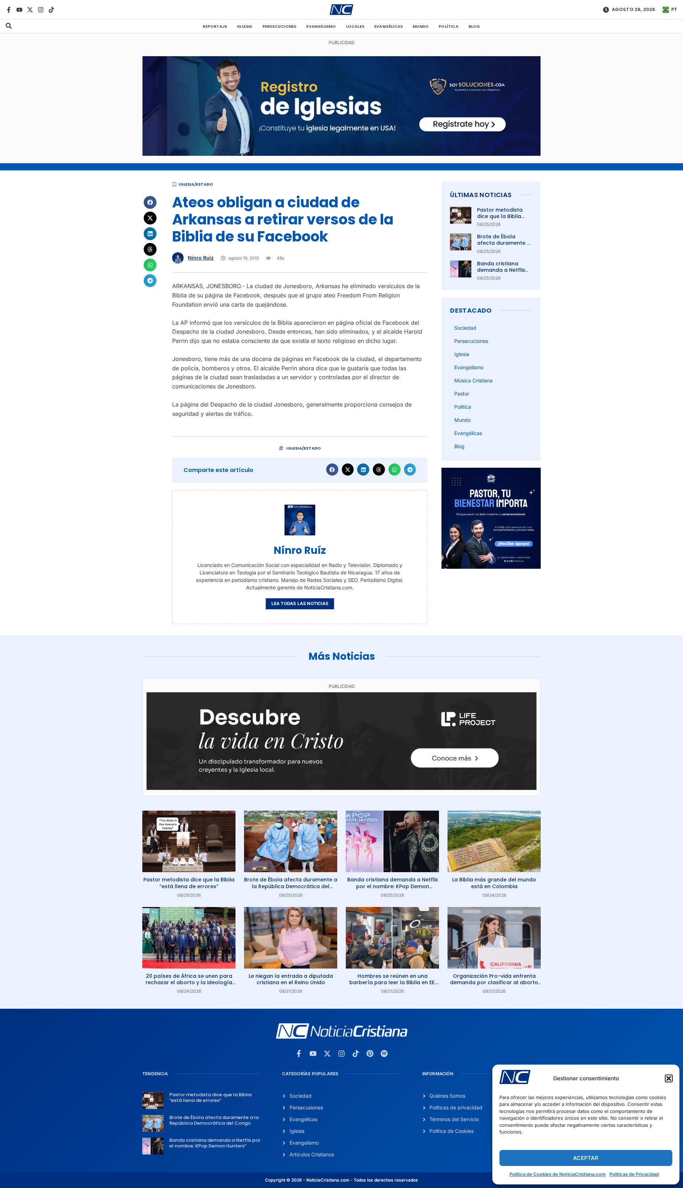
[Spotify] (384, 1053)
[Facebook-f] (9, 10)
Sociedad (465, 328)
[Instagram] (41, 10)
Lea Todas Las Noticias (299, 603)
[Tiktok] (51, 10)
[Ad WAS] (341, 153)
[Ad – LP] (341, 787)
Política (449, 26)
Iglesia (244, 26)
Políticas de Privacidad (634, 1174)
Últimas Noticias (481, 194)
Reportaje (215, 26)
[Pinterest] (370, 1053)
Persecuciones (280, 26)
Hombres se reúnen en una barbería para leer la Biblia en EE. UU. (392, 982)
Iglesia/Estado (196, 184)
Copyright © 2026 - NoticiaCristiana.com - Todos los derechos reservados (341, 1180)
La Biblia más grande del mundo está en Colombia (494, 883)
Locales (355, 26)
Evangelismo (321, 26)
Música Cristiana (473, 380)
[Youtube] (19, 10)
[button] (668, 1078)
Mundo (421, 26)
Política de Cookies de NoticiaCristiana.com (557, 1174)
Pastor (461, 394)
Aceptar (585, 1158)
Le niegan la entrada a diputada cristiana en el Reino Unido (291, 979)
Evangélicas (388, 26)
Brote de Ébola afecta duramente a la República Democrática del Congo (290, 886)
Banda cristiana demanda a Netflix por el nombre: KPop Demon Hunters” (503, 273)
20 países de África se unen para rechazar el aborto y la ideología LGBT (188, 982)
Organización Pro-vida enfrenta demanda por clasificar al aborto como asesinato (494, 982)
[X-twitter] (30, 10)
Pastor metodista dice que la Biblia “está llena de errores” (500, 219)
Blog (474, 26)
